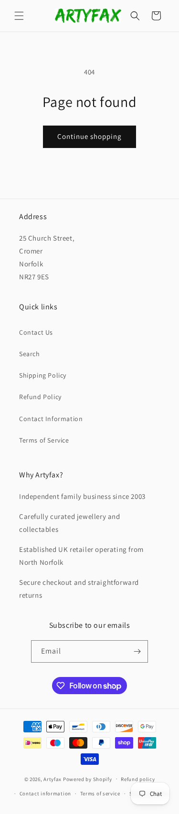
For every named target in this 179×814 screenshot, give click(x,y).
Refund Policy (40, 396)
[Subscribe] (136, 651)
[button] (19, 15)
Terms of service (100, 793)
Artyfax (52, 778)
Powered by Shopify (87, 778)
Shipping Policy (42, 375)
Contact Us (36, 332)
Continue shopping (89, 136)
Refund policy (138, 779)
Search (29, 353)
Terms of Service (44, 440)
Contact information (45, 793)
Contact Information (51, 418)
